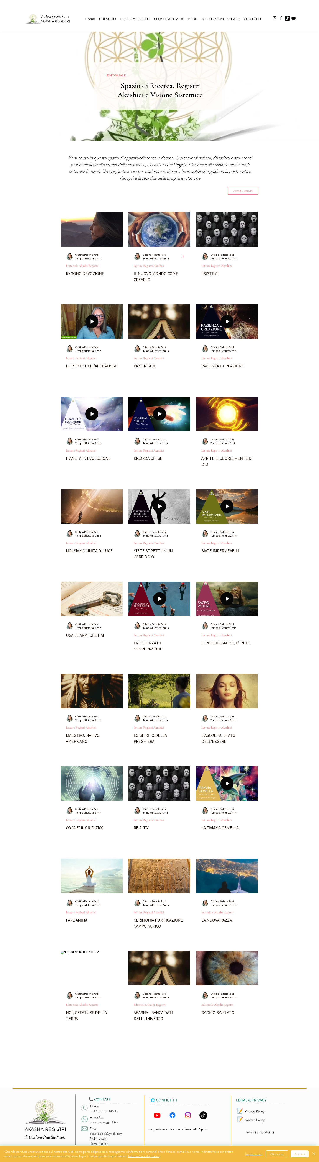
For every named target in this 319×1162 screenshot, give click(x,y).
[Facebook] (172, 1115)
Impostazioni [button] (253, 1153)
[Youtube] (157, 1115)
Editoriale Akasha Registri (82, 266)
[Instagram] (188, 1115)
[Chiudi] (313, 1154)
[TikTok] (203, 1115)
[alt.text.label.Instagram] (274, 18)
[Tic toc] (287, 18)
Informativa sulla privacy (144, 1156)
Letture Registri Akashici (149, 266)
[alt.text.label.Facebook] (280, 18)
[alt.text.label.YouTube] (293, 18)
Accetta (299, 1154)
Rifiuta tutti (276, 1154)
